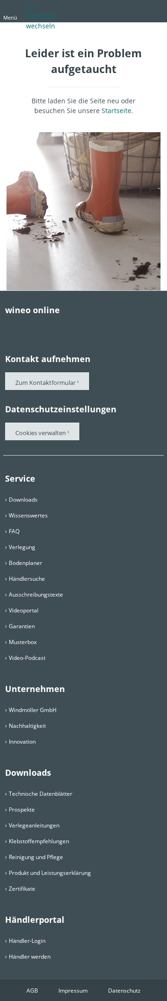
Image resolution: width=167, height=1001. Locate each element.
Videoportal (24, 610)
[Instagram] (65, 328)
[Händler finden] (153, 10)
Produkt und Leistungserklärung (50, 873)
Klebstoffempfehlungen (39, 841)
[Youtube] (46, 328)
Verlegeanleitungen (34, 825)
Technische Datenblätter (40, 794)
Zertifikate (22, 889)
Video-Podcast (27, 658)
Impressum (73, 990)
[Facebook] (9, 328)
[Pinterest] (28, 328)
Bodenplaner (25, 563)
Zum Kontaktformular (45, 382)
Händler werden (30, 957)
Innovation (22, 742)
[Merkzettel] (137, 10)
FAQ (14, 531)
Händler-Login (27, 941)
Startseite (116, 110)
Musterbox (23, 642)
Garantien (22, 626)
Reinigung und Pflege (36, 857)
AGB (32, 990)
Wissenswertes (28, 515)
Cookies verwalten (41, 433)
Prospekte (22, 809)
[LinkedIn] (84, 328)
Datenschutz (124, 990)
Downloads (23, 500)
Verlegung (22, 547)
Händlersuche (27, 579)
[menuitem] (104, 13)
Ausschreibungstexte (36, 594)
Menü (10, 17)
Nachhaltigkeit (27, 726)
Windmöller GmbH (33, 710)
